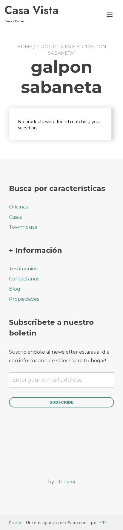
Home (24, 46)
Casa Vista (31, 10)
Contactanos (24, 279)
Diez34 (67, 481)
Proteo (16, 522)
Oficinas (18, 207)
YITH (103, 522)
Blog (14, 289)
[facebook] (12, 456)
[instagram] (29, 456)
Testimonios (23, 269)
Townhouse (23, 227)
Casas (15, 217)
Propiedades (24, 299)
